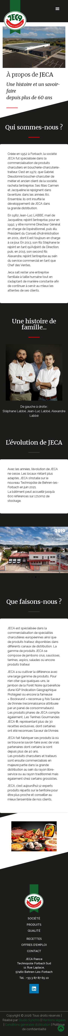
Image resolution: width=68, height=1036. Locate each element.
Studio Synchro (29, 1020)
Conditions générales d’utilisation (27, 1024)
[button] (57, 8)
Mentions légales (54, 1020)
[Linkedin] (34, 988)
